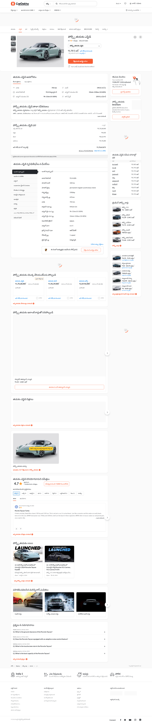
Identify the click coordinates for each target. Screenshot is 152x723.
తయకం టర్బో (83, 281)
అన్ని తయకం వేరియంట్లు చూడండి (22, 303)
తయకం (13, 29)
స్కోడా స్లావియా (126, 263)
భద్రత (15, 208)
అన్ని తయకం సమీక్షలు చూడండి (22, 492)
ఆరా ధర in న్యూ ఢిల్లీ (126, 290)
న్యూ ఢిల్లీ (82, 53)
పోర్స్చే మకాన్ (126, 230)
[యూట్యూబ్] (130, 690)
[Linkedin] (140, 690)
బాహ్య (15, 204)
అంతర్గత (16, 199)
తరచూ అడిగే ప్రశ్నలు (75, 29)
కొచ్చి (113, 187)
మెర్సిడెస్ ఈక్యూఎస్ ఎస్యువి (23, 337)
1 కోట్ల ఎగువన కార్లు (52, 572)
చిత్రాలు (44, 29)
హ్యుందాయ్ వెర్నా (127, 278)
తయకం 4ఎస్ (52, 281)
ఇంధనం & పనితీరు (19, 176)
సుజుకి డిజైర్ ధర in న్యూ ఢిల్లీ (127, 260)
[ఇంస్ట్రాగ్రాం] (135, 690)
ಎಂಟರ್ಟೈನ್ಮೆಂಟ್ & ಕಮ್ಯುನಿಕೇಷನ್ (24, 213)
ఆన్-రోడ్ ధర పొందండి (86, 51)
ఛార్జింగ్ (16, 181)
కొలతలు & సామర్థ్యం (19, 190)
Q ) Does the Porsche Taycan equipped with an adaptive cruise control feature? (40, 597)
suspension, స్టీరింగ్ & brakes (22, 185)
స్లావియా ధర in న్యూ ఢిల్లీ (127, 267)
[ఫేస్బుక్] (120, 690)
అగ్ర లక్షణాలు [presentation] (28, 81)
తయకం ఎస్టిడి (19, 281)
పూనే (113, 171)
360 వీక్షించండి (62, 29)
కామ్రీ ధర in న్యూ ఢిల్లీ (126, 275)
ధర (26, 29)
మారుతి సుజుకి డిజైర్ (128, 256)
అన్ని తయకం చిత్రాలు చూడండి (21, 383)
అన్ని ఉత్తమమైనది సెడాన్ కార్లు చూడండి (123, 294)
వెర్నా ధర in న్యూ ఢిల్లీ (126, 282)
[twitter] (125, 690)
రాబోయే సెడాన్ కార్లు (84, 572)
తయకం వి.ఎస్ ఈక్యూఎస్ (91, 345)
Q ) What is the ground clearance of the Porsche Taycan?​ (32, 590)
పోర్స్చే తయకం (42, 110)
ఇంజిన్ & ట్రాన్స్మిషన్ (19, 172)
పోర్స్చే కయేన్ (126, 215)
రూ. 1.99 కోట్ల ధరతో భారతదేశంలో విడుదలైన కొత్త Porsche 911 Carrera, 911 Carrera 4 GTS (58, 525)
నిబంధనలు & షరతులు (16, 668)
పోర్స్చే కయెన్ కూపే (127, 237)
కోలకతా (114, 194)
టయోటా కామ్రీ (126, 271)
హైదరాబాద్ (115, 174)
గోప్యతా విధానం (15, 671)
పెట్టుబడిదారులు (15, 677)
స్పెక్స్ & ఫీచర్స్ (35, 29)
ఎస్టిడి (20, 29)
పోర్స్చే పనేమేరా (126, 222)
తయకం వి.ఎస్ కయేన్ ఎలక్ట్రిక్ (59, 345)
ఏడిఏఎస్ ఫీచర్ (18, 217)
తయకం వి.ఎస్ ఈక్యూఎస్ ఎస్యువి (27, 345)
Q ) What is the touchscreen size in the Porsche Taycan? (32, 604)
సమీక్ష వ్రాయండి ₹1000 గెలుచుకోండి (56, 442)
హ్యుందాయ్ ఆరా (127, 286)
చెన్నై (113, 177)
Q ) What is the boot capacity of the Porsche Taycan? (31, 611)
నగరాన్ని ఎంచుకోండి (133, 10)
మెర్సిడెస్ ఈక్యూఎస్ (84, 337)
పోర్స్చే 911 (125, 207)
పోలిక (40, 298)
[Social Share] (140, 37)
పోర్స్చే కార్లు (115, 245)
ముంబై (114, 168)
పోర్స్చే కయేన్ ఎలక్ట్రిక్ (53, 337)
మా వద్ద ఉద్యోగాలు (15, 665)
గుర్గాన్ (114, 191)
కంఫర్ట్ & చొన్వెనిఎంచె (19, 194)
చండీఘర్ (114, 184)
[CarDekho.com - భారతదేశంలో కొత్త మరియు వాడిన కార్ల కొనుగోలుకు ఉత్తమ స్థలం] (20, 4)
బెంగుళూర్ (115, 164)
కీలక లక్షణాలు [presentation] (17, 81)
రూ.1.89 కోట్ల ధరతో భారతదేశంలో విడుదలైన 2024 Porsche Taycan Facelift (25, 525)
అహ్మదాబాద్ (115, 181)
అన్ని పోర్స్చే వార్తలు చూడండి (22, 539)
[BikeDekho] (116, 673)
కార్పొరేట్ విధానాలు (15, 674)
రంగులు (52, 29)
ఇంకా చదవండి (102, 116)
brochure (88, 29)
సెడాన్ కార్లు (18, 572)
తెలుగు (117, 3)
